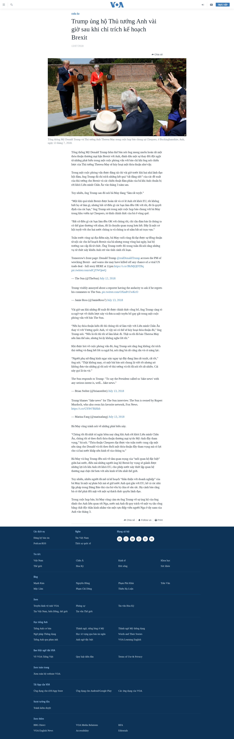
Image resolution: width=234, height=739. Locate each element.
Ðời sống (122, 566)
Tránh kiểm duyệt (42, 708)
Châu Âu (75, 13)
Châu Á (80, 560)
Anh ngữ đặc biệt (84, 639)
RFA (120, 725)
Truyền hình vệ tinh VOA (46, 605)
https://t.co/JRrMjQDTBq (129, 266)
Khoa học (165, 560)
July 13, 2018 (115, 300)
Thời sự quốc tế (83, 543)
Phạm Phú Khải (126, 583)
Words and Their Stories (130, 634)
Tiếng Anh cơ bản (42, 628)
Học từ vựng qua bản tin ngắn (90, 634)
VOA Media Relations (87, 725)
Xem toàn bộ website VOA (47, 673)
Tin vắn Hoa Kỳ (126, 605)
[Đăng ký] (151, 538)
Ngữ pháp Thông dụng (45, 634)
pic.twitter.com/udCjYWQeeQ (88, 270)
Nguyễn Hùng (83, 583)
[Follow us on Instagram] (138, 538)
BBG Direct (39, 725)
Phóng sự (80, 605)
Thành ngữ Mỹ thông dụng (131, 628)
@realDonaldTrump (128, 258)
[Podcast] (145, 538)
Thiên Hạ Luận (125, 588)
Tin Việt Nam (82, 537)
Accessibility (82, 730)
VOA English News (43, 730)
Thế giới (38, 566)
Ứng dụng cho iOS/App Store (48, 690)
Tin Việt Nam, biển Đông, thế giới (51, 611)
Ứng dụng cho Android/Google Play (94, 690)
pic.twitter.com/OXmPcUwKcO (120, 292)
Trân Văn (165, 583)
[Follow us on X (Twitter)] (126, 538)
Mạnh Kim (39, 583)
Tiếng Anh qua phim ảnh (46, 639)
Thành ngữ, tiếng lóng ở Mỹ (90, 628)
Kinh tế (122, 560)
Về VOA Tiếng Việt (43, 656)
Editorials (123, 730)
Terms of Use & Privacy (130, 656)
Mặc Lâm (38, 588)
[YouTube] (211, 4)
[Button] (157, 54)
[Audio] (203, 4)
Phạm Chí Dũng (84, 588)
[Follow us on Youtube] (132, 538)
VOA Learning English (129, 639)
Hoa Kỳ (80, 566)
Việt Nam (38, 560)
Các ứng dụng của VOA (130, 690)
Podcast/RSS (40, 543)
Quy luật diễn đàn (85, 656)
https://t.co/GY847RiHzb (85, 408)
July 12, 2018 (108, 278)
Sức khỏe (165, 566)
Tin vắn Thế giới (84, 611)
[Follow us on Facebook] (119, 538)
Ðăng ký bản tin (41, 537)
